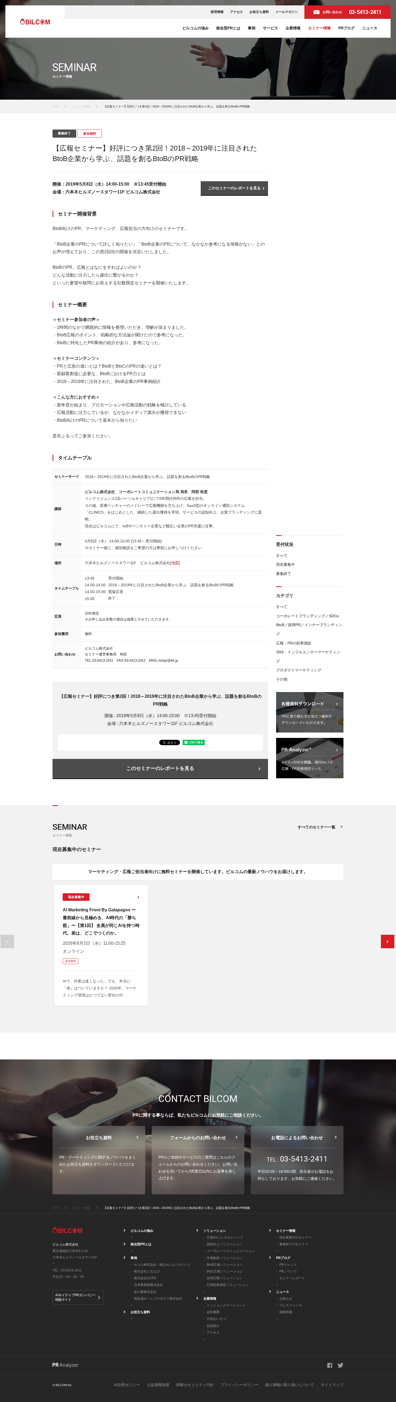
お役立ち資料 (259, 12)
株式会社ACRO (145, 1278)
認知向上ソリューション (224, 1244)
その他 (281, 679)
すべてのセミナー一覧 (316, 827)
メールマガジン (286, 12)
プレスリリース (290, 1305)
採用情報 (217, 12)
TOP (56, 106)
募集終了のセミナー (293, 1244)
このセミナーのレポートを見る (234, 188)
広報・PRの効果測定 (293, 643)
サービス (270, 28)
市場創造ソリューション (224, 1258)
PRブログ (346, 28)
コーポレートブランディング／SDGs (307, 616)
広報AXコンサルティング (225, 1237)
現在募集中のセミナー (295, 1237)
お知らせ (285, 1298)
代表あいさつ (216, 1319)
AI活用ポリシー (127, 1385)
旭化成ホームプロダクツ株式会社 (158, 1298)
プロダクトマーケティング (298, 670)
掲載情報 (285, 1312)
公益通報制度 (158, 1385)
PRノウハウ (288, 1271)
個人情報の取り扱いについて (289, 1385)
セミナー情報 (319, 28)
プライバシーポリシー (239, 1385)
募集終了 (283, 573)
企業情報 (293, 28)
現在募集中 (285, 564)
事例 (251, 28)
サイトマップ (332, 1385)
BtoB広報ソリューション (225, 1265)
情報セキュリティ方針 (195, 1385)
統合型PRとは (228, 28)
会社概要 (213, 1312)
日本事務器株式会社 (148, 1285)
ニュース (369, 28)
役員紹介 (213, 1326)
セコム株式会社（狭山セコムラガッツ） (163, 1265)
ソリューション (214, 1231)
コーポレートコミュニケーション (231, 1251)
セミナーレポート (292, 1278)
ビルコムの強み (195, 28)
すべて (281, 555)
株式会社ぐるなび (147, 1271)
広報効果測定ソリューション (228, 1285)
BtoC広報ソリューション (225, 1271)
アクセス (236, 12)
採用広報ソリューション (224, 1278)
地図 (175, 563)
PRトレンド (288, 1265)
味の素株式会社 (145, 1292)
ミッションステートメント (226, 1305)
